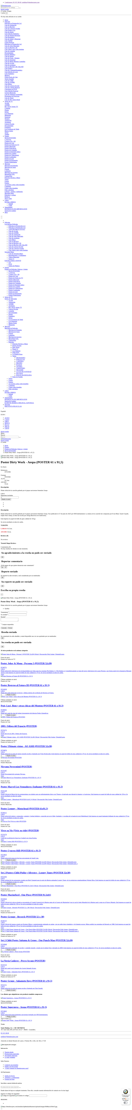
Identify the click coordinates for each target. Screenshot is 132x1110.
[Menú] (129, 1089)
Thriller (7, 134)
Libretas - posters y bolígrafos (14, 191)
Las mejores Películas (11, 224)
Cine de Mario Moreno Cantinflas (15, 61)
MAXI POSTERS (10, 138)
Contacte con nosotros (11, 1065)
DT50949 (4, 944)
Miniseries (8, 115)
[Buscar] (20, 437)
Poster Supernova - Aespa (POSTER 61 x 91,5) (24, 1007)
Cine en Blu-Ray (10, 27)
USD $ (7, 428)
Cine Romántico (10, 37)
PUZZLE (19, 365)
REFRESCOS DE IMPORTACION (16, 209)
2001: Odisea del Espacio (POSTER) (19, 726)
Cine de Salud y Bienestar (12, 39)
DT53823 (4, 855)
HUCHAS (19, 373)
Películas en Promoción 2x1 (13, 23)
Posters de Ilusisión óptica (12, 152)
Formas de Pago (9, 1079)
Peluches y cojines (10, 195)
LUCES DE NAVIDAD (23, 371)
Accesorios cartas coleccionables (15, 184)
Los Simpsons (9, 113)
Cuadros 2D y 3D (10, 141)
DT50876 (4, 750)
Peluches (11, 342)
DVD (10, 264)
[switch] (126, 1103)
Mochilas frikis (9, 193)
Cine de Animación (10, 25)
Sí (5, 567)
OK (2, 557)
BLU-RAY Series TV (11, 106)
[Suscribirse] (20, 1087)
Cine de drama (9, 32)
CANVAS (8, 139)
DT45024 (4, 899)
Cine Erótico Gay (10, 30)
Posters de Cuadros (10, 153)
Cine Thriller (8, 41)
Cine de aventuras (10, 65)
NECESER (19, 370)
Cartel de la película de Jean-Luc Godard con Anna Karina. (19, 838)
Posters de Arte (9, 158)
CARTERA (20, 361)
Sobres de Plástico (14, 266)
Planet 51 (15, 349)
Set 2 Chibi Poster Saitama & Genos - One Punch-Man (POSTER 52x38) (37, 940)
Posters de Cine (9, 143)
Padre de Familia (17, 377)
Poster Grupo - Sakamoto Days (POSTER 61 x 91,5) (26, 981)
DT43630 (4, 689)
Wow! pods (8, 198)
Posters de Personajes (11, 160)
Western (7, 119)
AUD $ (7, 418)
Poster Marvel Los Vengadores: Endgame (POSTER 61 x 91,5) (32, 786)
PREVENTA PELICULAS (13, 406)
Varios (7, 179)
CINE (10, 205)
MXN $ (7, 423)
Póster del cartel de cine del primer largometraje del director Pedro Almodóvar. (24, 713)
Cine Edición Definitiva (12, 34)
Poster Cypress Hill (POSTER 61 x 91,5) (21, 850)
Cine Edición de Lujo (11, 72)
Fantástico (8, 127)
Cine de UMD (9, 80)
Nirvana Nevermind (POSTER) (16, 766)
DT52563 (4, 877)
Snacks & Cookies (10, 211)
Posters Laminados (10, 157)
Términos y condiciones (12, 1077)
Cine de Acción (9, 63)
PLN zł (7, 425)
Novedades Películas (11, 1055)
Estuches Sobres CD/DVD (13, 260)
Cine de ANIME (10, 82)
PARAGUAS (20, 359)
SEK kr (7, 426)
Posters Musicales (10, 146)
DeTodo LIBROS (10, 202)
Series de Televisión (11, 299)
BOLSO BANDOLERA (24, 375)
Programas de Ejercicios (12, 96)
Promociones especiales (12, 1054)
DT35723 (4, 965)
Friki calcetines (9, 190)
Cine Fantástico (9, 73)
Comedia (7, 108)
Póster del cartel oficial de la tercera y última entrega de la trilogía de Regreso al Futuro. (27, 693)
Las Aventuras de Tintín (12, 129)
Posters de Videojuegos (12, 155)
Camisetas (8, 186)
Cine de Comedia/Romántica (13, 70)
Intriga (7, 112)
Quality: (7, 608)
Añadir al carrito (6, 499)
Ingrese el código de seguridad (10, 1094)
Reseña (3, 617)
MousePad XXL (10, 174)
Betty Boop (15, 347)
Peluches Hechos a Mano (12, 178)
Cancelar (4, 628)
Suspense (7, 117)
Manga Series (9, 131)
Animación (8, 120)
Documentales (9, 53)
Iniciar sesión (5, 431)
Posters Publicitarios (11, 162)
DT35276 (4, 834)
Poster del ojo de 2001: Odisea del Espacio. (14, 733)
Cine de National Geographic (14, 94)
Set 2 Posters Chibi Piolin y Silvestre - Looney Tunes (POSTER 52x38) (35, 872)
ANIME (7, 105)
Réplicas (7, 197)
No (2, 567)
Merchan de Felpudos (11, 165)
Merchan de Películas (11, 328)
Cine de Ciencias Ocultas (12, 28)
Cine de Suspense (10, 60)
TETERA (19, 366)
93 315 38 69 (5, 1033)
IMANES (19, 363)
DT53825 (4, 1011)
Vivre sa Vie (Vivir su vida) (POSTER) (20, 830)
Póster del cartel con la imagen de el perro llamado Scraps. (18, 968)
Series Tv (11, 259)
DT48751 (4, 667)
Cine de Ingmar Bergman (12, 35)
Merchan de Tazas (10, 167)
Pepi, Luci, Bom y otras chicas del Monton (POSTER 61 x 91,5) (32, 705)
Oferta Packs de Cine (11, 77)
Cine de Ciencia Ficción (12, 86)
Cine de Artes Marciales (12, 46)
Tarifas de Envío (10, 1076)
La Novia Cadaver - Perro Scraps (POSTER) (23, 960)
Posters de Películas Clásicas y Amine (16, 269)
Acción (7, 103)
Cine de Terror (9, 98)
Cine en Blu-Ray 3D (11, 47)
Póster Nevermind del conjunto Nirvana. (13, 774)
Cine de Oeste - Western (12, 58)
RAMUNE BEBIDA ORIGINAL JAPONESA (19, 403)
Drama (7, 110)
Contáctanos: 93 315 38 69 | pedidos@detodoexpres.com (22, 2)
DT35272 (4, 730)
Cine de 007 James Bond (12, 100)
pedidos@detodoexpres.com (9, 1036)
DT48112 (4, 812)
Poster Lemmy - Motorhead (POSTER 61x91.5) (24, 808)
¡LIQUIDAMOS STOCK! (17, 229)
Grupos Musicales (10, 93)
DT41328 (4, 791)
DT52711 (4, 985)
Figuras (7, 169)
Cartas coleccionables (11, 188)
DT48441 (4, 710)
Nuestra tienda (9, 1052)
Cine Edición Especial (11, 91)
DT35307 (4, 770)
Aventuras (8, 122)
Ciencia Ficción (9, 124)
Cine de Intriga (9, 56)
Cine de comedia (10, 51)
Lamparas (8, 171)
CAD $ (7, 419)
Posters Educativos (10, 148)
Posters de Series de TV (12, 145)
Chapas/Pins (8, 176)
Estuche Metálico (10, 54)
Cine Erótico (8, 68)
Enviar (10, 628)
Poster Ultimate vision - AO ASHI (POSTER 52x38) (26, 746)
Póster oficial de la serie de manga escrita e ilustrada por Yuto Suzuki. (22, 988)
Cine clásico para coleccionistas (14, 49)
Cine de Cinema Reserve (12, 87)
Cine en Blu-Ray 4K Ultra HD (14, 67)
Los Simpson (16, 351)
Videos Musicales (14, 257)
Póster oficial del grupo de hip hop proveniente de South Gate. (20, 858)
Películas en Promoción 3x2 (13, 44)
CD (10, 262)
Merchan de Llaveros (11, 172)
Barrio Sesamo (16, 345)
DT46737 (4, 921)
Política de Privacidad (11, 1066)
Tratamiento (5, 612)
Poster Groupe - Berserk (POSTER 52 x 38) (22, 916)
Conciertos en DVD (11, 89)
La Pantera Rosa (17, 354)
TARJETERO (20, 368)
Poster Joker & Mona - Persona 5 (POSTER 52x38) (26, 663)
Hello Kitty (15, 352)
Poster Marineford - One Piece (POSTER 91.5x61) (26, 895)
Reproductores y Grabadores (17, 255)
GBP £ (7, 421)
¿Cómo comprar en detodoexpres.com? (17, 1068)
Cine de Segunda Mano (16, 253)
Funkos (7, 183)
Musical (7, 75)
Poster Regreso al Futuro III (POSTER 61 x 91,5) (25, 685)
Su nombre (4, 614)
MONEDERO (20, 358)
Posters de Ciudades (11, 150)
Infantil (11, 204)
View (2, 674)
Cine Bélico (8, 84)
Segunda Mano (9, 252)
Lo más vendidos (10, 1057)
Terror (6, 132)
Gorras (7, 181)
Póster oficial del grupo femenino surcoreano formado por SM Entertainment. (24, 1014)
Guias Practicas (9, 42)
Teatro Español (9, 79)
